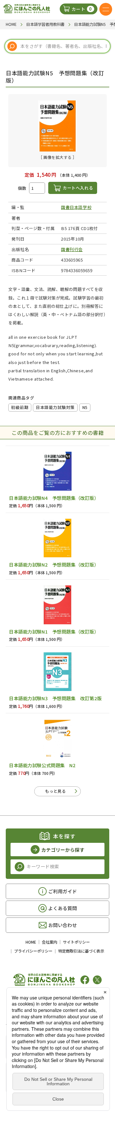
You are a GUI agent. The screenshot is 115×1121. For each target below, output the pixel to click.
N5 (85, 407)
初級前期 (19, 407)
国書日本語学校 (76, 207)
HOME (31, 942)
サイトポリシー (76, 942)
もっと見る (55, 791)
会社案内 (49, 942)
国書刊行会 (72, 249)
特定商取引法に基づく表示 (81, 951)
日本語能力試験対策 (55, 407)
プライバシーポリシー (33, 951)
